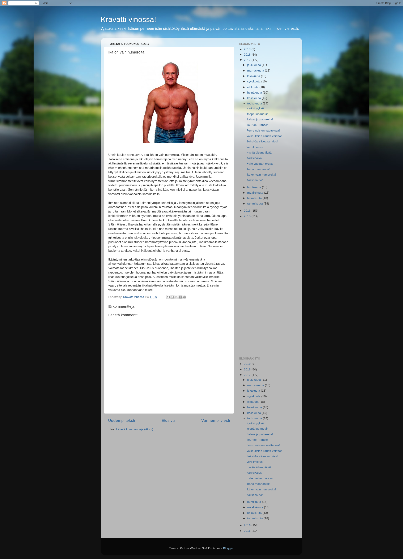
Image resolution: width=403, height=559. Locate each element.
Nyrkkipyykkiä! (255, 108)
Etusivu (168, 420)
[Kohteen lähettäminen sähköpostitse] (168, 297)
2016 (247, 210)
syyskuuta (254, 81)
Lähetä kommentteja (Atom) (134, 429)
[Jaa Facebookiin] (180, 297)
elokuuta (253, 87)
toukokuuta (255, 103)
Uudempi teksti (121, 420)
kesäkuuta (254, 98)
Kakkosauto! (254, 180)
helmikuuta (255, 198)
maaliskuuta (255, 192)
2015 (247, 216)
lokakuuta (254, 76)
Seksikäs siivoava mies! (262, 141)
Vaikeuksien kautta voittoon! (264, 136)
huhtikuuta (254, 187)
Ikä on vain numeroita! (261, 174)
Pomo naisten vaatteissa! (263, 130)
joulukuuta (254, 64)
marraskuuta (256, 70)
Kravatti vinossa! (128, 19)
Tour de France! (257, 124)
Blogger (228, 548)
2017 (247, 60)
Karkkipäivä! (254, 158)
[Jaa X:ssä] (176, 297)
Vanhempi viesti (215, 420)
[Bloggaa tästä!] (172, 297)
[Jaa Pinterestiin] (184, 297)
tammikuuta (255, 203)
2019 (247, 49)
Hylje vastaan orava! (259, 163)
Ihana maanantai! (258, 169)
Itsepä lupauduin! (257, 114)
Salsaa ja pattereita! (259, 119)
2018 (247, 54)
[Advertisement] (267, 288)
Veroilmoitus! (254, 147)
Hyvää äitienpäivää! (259, 152)
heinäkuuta (255, 92)
